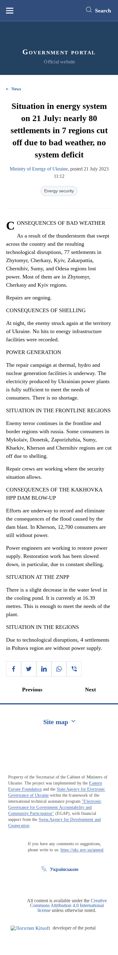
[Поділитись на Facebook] (13, 669)
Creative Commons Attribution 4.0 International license (68, 905)
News (16, 89)
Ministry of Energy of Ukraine (39, 168)
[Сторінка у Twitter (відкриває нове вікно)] (44, 883)
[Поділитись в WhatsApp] (59, 669)
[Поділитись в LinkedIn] (44, 669)
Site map (55, 722)
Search (103, 11)
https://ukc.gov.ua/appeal (82, 850)
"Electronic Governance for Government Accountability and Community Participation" (54, 807)
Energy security (59, 190)
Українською (64, 869)
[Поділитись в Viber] (74, 669)
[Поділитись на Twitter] (28, 669)
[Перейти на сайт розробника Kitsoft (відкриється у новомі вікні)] (30, 928)
